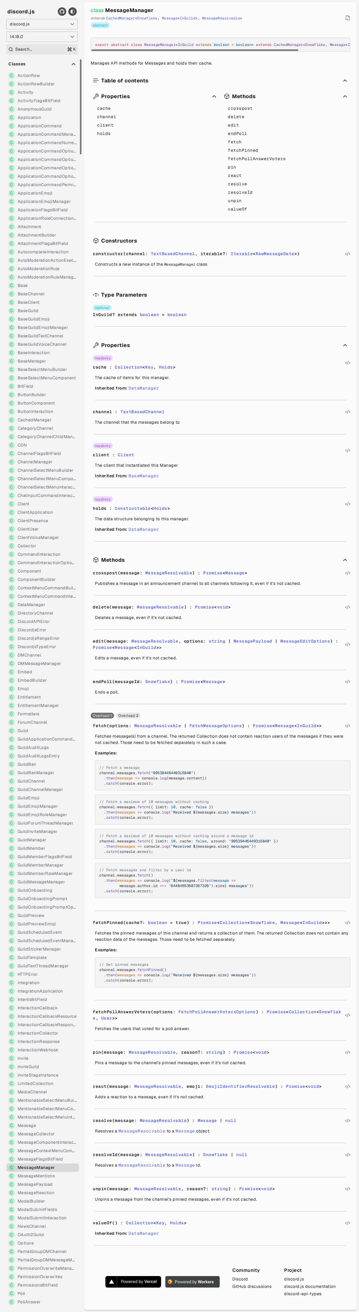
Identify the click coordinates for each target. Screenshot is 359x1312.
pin (232, 167)
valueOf (237, 209)
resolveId (240, 192)
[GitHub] (62, 11)
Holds (166, 367)
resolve (237, 184)
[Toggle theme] (72, 11)
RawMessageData (275, 253)
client (105, 125)
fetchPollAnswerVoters (257, 158)
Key (149, 367)
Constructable (133, 508)
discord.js (20, 11)
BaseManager (144, 476)
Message (170, 18)
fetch (235, 142)
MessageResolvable (221, 18)
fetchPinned (243, 150)
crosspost (240, 108)
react (235, 175)
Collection (128, 367)
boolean (149, 314)
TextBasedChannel (173, 253)
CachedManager (120, 18)
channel (106, 116)
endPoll (237, 133)
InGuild (188, 18)
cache (104, 108)
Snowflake (147, 18)
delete (236, 116)
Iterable (242, 253)
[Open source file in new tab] (347, 17)
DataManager (144, 388)
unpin (235, 200)
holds (104, 133)
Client (126, 455)
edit (233, 125)
